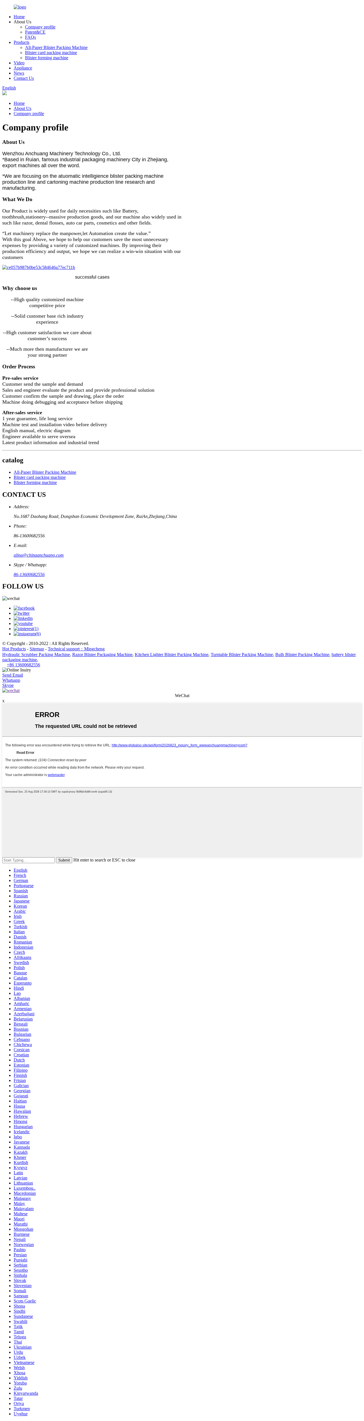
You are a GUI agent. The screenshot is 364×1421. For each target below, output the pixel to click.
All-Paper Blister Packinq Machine (56, 47)
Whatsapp (11, 680)
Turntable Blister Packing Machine (242, 654)
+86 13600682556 (23, 664)
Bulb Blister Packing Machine (302, 654)
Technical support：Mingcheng (76, 648)
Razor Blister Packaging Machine (102, 654)
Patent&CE (35, 32)
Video (19, 62)
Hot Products (14, 648)
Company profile (40, 26)
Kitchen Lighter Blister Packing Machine (171, 654)
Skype (8, 685)
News (19, 73)
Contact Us (24, 78)
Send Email (12, 675)
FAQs (30, 37)
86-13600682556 (29, 574)
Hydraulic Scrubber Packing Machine (36, 654)
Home (19, 16)
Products (21, 42)
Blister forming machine (46, 57)
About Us (22, 108)
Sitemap (37, 648)
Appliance (23, 68)
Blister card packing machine (51, 52)
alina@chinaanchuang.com (39, 555)
